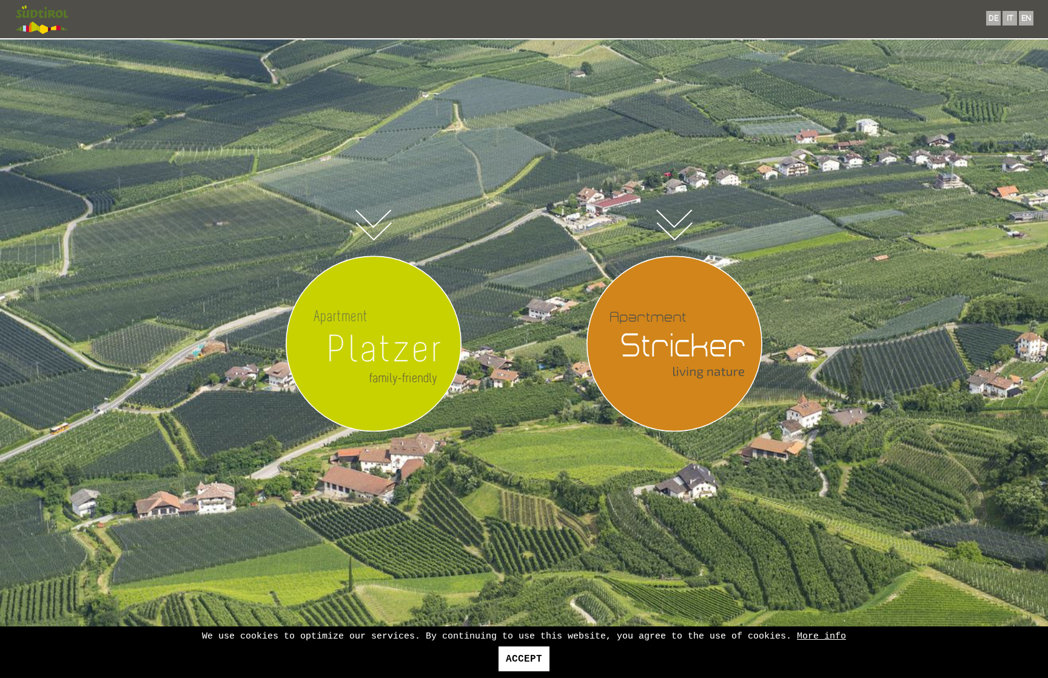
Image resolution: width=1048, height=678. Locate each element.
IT (1010, 17)
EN (1026, 17)
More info (821, 636)
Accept (524, 659)
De (993, 17)
